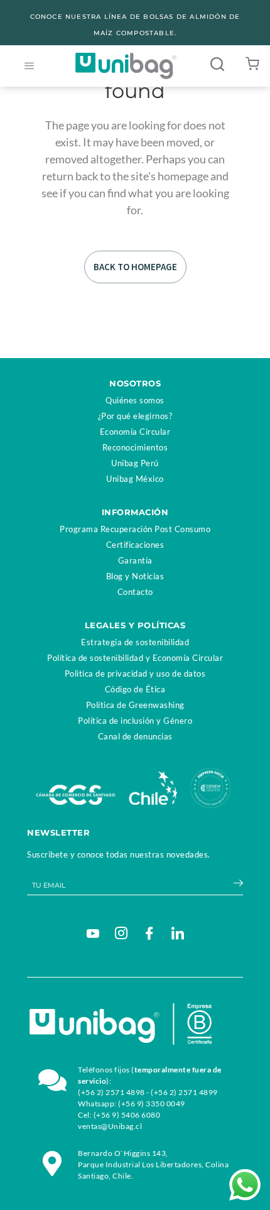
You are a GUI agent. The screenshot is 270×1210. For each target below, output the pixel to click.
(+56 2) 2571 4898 (111, 1092)
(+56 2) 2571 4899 (184, 1092)
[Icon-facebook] (149, 933)
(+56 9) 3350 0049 (151, 1103)
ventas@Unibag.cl (110, 1126)
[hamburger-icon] (29, 66)
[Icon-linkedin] (177, 933)
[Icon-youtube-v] (92, 933)
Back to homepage (135, 267)
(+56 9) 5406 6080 (127, 1115)
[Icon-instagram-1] (121, 933)
